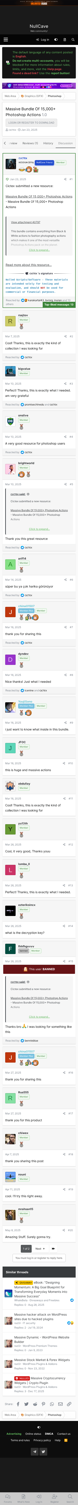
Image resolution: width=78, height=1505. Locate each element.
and (41, 404)
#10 (70, 763)
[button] (5, 39)
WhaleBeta (21, 1300)
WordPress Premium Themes (40, 1345)
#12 (70, 844)
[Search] (73, 39)
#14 (70, 926)
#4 (71, 436)
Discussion (65, 143)
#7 (71, 627)
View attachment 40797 (25, 222)
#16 (70, 1072)
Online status (33, 1433)
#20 (70, 1230)
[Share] (65, 179)
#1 (71, 179)
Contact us (63, 1433)
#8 (71, 675)
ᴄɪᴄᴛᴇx (12, 129)
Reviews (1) (30, 143)
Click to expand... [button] (39, 250)
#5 (71, 484)
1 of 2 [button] (26, 1248)
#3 (71, 383)
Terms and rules (20, 1440)
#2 (71, 336)
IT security (29, 1323)
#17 (70, 1113)
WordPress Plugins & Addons (40, 1363)
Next (39, 1248)
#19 (70, 1189)
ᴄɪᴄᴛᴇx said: (18, 494)
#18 (70, 1154)
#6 (71, 579)
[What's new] (64, 39)
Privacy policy (42, 1440)
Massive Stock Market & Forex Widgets (42, 1360)
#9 (71, 722)
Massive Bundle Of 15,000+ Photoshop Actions (39, 196)
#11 (71, 798)
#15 (70, 961)
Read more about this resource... (29, 265)
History (48, 143)
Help (57, 1440)
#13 (70, 885)
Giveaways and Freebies (44, 1300)
